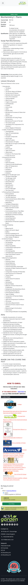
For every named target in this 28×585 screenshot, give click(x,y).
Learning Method (11, 491)
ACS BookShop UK (6, 555)
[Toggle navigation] (3, 3)
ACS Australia (4, 548)
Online (6, 493)
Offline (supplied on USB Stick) (13, 494)
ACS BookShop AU (6, 552)
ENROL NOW (14, 14)
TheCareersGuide (5, 545)
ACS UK (3, 550)
